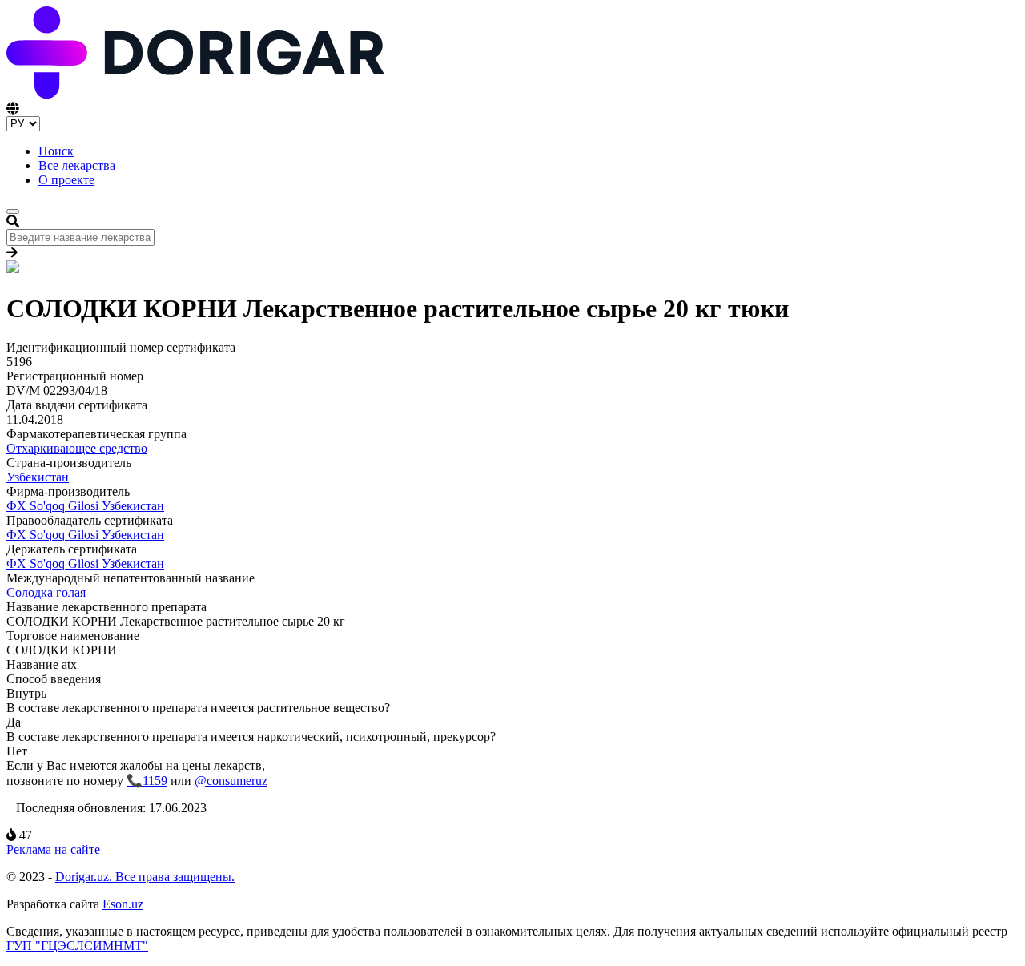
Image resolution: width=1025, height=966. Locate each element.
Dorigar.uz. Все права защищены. (145, 876)
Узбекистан (37, 477)
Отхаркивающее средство (76, 448)
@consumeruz (231, 780)
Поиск (56, 151)
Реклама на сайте (53, 849)
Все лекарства (76, 165)
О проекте (66, 180)
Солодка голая (46, 592)
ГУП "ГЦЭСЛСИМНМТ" (77, 945)
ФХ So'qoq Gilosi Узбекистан (85, 506)
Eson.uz (122, 904)
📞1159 (147, 780)
